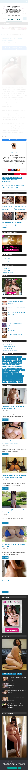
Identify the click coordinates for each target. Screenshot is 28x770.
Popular (4, 673)
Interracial (4, 368)
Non (20, 768)
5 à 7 (3, 357)
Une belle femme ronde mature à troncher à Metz (14, 189)
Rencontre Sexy (6, 258)
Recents (10, 673)
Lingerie (15, 368)
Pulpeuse (4, 376)
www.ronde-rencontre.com (8, 165)
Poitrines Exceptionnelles (9, 346)
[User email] (18, 170)
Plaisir (3, 370)
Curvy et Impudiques (8, 272)
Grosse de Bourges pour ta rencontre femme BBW (7, 207)
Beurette (20, 357)
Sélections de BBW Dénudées (10, 350)
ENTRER (10, 19)
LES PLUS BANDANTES (7, 385)
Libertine (10, 368)
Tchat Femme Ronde (6, 181)
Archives (19, 673)
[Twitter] (15, 170)
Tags (14, 673)
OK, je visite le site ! (12, 768)
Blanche (4, 358)
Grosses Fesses (6, 270)
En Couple (9, 360)
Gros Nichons (17, 364)
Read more (5, 419)
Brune (3, 177)
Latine (19, 177)
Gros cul (10, 364)
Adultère (7, 357)
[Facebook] (12, 170)
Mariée (20, 368)
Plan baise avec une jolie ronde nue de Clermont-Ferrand (20, 207)
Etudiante (15, 360)
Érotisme (20, 381)
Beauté (15, 357)
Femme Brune (5, 362)
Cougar (24, 358)
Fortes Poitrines (6, 268)
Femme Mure (12, 362)
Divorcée (4, 360)
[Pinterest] (9, 170)
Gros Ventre (19, 366)
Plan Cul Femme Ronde (7, 374)
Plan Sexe (5, 260)
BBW (11, 357)
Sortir (18, 19)
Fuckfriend (8, 177)
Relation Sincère (20, 376)
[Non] (26, 765)
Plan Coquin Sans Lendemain (12, 370)
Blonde (8, 358)
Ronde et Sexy (5, 379)
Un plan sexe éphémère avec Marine (19, 224)
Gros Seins (14, 177)
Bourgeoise (14, 358)
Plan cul (22, 370)
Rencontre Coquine (18, 377)
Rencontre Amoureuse (8, 261)
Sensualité (4, 381)
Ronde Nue (13, 179)
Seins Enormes (19, 379)
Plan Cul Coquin (5, 372)
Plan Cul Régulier (6, 179)
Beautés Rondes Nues (8, 344)
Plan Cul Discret (14, 372)
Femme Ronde (19, 362)
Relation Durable (11, 376)
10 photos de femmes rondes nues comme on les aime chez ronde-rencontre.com (16, 705)
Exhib (20, 360)
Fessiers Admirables (7, 348)
